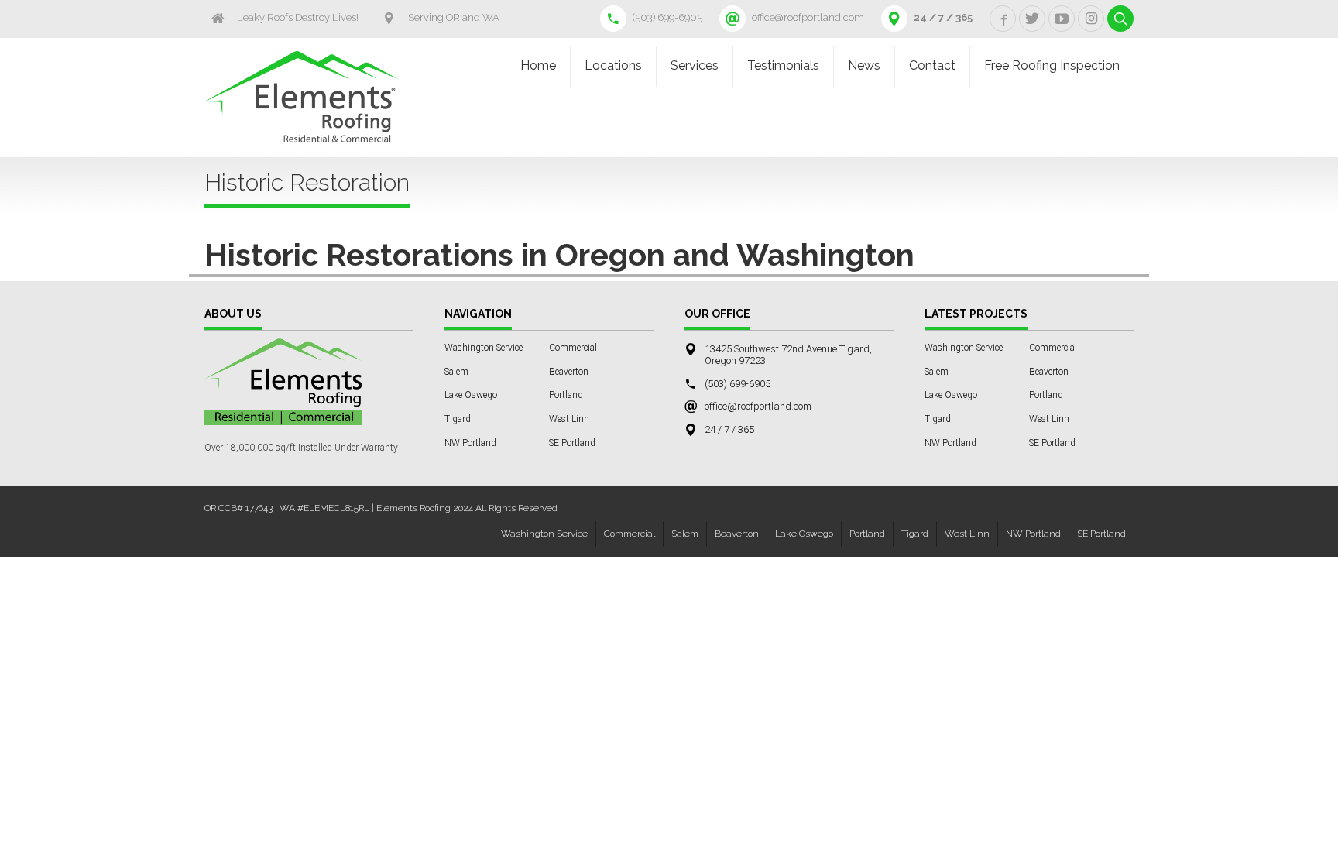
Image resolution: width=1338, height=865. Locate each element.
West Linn (569, 419)
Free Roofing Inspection (1052, 65)
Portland (566, 395)
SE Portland (572, 443)
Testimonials (783, 65)
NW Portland (470, 443)
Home (538, 65)
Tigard (457, 419)
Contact (932, 65)
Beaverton (568, 371)
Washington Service (483, 347)
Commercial (573, 347)
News (864, 65)
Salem (456, 371)
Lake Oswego (470, 395)
